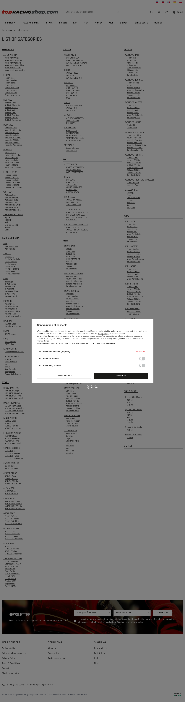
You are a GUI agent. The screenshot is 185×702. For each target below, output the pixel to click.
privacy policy (103, 334)
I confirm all (121, 376)
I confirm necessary (64, 376)
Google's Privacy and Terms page (102, 343)
